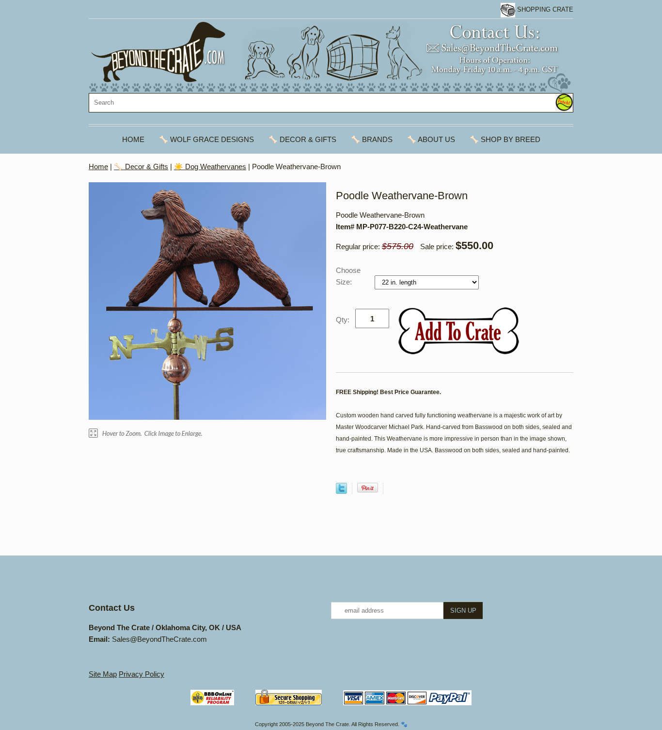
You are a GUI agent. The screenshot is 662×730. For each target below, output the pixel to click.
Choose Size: (348, 276)
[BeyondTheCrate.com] (330, 56)
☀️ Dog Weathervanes (210, 166)
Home (133, 139)
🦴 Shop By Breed (505, 139)
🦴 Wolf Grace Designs (206, 139)
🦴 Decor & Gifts (302, 139)
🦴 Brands (372, 139)
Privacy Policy (141, 674)
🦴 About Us (431, 139)
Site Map (103, 674)
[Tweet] (341, 491)
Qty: (342, 320)
